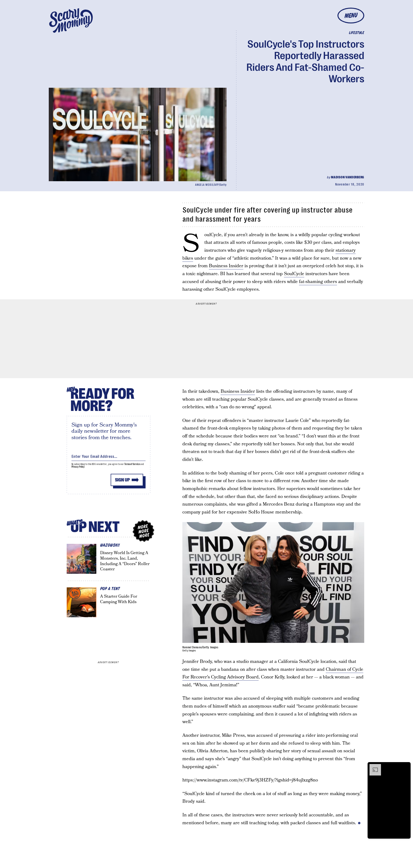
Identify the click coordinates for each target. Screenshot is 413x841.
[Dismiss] (405, 766)
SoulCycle (294, 274)
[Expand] (373, 766)
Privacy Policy (78, 466)
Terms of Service (132, 464)
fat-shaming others (318, 282)
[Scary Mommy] (71, 20)
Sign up (122, 480)
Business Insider (226, 266)
